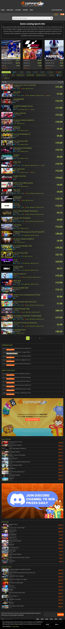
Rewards (25, 10)
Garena (52, 75)
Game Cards (10, 10)
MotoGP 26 (27, 60)
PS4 (29, 72)
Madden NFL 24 (49, 63)
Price (60, 82)
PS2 (43, 72)
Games (3, 10)
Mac (60, 75)
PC (15, 72)
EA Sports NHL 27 (7, 60)
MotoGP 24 (27, 65)
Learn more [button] (15, 626)
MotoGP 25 (27, 63)
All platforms (6, 72)
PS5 (22, 72)
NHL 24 (4, 65)
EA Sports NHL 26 (7, 63)
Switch (59, 72)
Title (3, 82)
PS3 (36, 72)
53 (39, 338)
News (31, 10)
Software (18, 10)
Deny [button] (47, 624)
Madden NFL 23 (49, 65)
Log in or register (57, 10)
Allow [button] (56, 624)
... (35, 338)
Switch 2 (6, 78)
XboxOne (21, 75)
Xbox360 (31, 75)
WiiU (5, 75)
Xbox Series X (42, 75)
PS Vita (51, 72)
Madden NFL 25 (49, 60)
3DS (13, 75)
